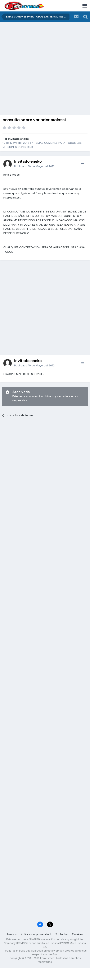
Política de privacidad (36, 934)
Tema (10, 934)
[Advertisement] (45, 69)
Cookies (78, 934)
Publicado (34, 166)
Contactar (61, 934)
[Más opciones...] (82, 163)
